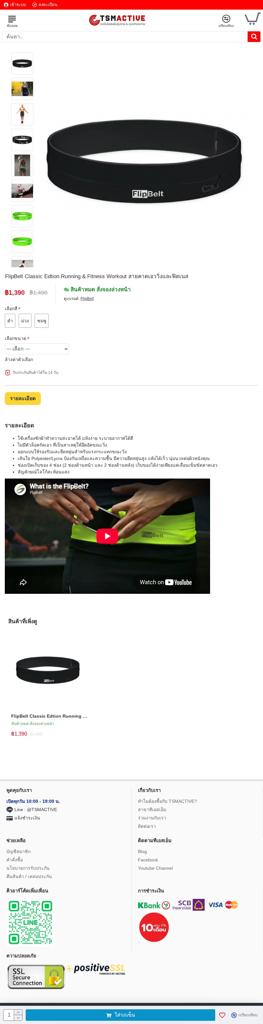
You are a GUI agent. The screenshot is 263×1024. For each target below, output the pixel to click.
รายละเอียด (23, 398)
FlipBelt (87, 298)
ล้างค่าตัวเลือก (19, 359)
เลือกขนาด (15, 338)
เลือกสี (11, 308)
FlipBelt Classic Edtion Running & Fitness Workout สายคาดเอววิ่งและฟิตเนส (49, 716)
